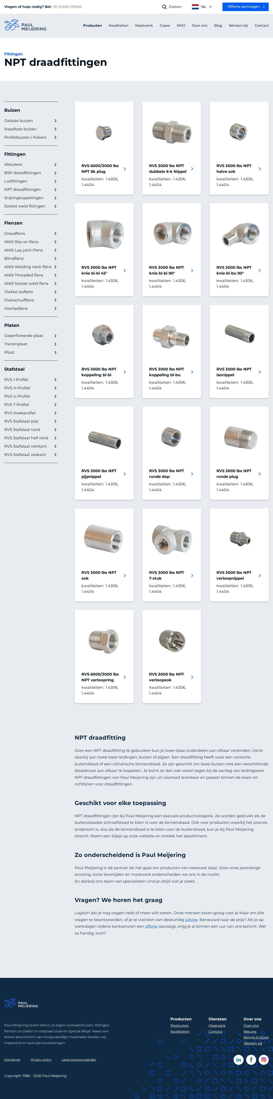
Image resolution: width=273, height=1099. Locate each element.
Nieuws (250, 1032)
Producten (92, 26)
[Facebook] (251, 1060)
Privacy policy (41, 1060)
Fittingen (13, 54)
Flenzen (13, 223)
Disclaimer (12, 1060)
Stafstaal (14, 369)
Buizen (12, 110)
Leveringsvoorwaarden (79, 1060)
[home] (25, 25)
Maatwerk (217, 1026)
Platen (11, 325)
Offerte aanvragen (244, 6)
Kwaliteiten (180, 1032)
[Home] (21, 1003)
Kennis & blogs (256, 1037)
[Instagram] (264, 1060)
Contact (215, 1032)
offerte (151, 926)
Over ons (251, 1026)
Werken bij (253, 1043)
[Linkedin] (239, 1060)
